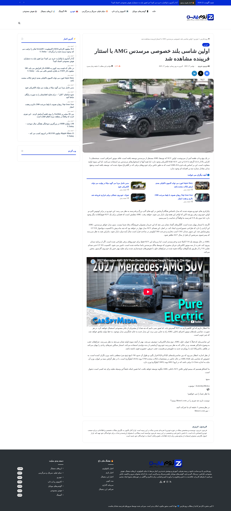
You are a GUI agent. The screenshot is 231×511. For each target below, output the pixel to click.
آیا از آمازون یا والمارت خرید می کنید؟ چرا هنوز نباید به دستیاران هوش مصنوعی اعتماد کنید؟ (144, 3)
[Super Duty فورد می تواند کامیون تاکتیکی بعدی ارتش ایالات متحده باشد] (202, 186)
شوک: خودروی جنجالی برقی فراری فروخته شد (110, 195)
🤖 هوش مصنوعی (30, 11)
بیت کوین (109, 481)
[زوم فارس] (200, 17)
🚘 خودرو (74, 11)
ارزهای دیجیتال (56, 468)
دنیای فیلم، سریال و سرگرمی (50, 473)
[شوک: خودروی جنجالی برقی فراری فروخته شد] (138, 197)
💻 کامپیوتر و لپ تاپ (120, 11)
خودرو (196, 39)
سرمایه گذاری (107, 485)
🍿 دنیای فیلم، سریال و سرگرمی (95, 11)
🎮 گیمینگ (63, 11)
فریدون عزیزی (203, 66)
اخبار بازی (109, 473)
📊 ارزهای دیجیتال (48, 11)
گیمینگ (59, 495)
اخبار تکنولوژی (107, 468)
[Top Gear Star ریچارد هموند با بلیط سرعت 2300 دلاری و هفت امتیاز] (202, 197)
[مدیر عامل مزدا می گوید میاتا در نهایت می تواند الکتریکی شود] (138, 186)
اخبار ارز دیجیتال (107, 477)
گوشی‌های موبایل (55, 486)
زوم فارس (204, 39)
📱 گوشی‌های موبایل (140, 11)
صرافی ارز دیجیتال (106, 489)
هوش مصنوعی (56, 491)
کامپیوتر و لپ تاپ (55, 482)
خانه (154, 11)
